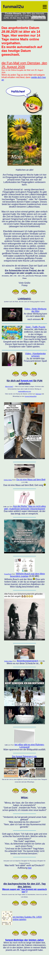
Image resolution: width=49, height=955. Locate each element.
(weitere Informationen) (25, 20)
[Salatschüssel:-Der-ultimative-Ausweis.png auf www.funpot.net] (24, 723)
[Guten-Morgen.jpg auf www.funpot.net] (24, 165)
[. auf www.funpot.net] (24, 504)
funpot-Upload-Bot (30, 396)
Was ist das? (9, 386)
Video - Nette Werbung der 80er (35, 310)
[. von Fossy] (7, 924)
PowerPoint (7, 574)
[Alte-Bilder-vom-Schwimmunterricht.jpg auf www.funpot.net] (24, 639)
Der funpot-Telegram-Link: (24, 756)
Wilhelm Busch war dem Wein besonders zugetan (27, 575)
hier (30, 868)
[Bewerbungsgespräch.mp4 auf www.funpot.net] (24, 658)
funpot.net (27, 380)
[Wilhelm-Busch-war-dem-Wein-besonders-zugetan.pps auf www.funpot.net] (24, 571)
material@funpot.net (24, 391)
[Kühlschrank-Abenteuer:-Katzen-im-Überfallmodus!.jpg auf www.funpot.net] (24, 458)
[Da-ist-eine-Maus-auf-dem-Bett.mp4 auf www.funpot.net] (24, 477)
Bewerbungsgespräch (27, 661)
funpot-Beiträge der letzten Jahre (24, 940)
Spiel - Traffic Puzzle (35, 327)
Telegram (38, 394)
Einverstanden (38, 18)
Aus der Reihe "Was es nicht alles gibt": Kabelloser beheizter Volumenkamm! (25, 507)
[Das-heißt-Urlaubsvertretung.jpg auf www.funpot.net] (24, 552)
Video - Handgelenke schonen (35, 354)
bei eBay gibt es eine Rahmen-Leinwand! (29, 745)
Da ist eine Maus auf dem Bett (30, 479)
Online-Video (8, 480)
